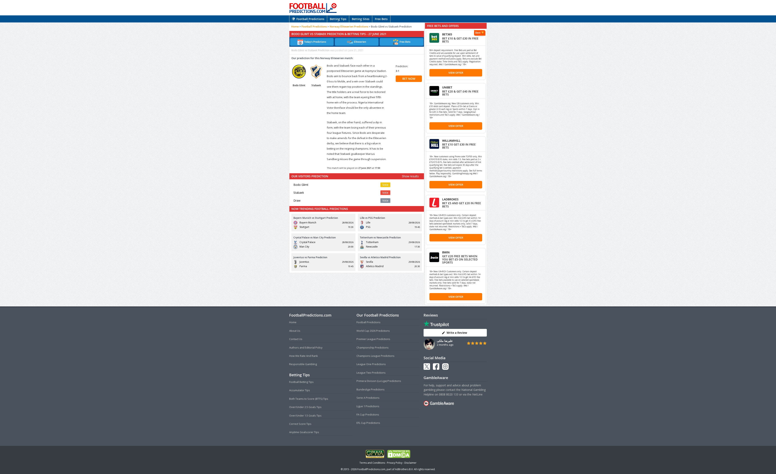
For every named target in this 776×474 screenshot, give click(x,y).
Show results (410, 176)
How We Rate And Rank (303, 356)
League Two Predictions (371, 372)
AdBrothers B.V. (404, 469)
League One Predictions (371, 364)
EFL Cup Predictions (368, 423)
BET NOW (408, 79)
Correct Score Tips (300, 424)
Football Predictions (310, 19)
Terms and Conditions (372, 462)
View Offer (455, 72)
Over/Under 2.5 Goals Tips (305, 407)
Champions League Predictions (375, 356)
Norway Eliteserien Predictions (349, 26)
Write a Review (457, 333)
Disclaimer (410, 462)
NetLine (477, 394)
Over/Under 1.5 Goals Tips (305, 415)
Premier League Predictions (373, 339)
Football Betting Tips (301, 382)
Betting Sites (360, 19)
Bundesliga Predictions (370, 389)
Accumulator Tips (299, 390)
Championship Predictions (372, 347)
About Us (294, 331)
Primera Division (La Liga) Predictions (378, 381)
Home (295, 26)
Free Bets (381, 19)
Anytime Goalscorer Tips (304, 432)
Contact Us (295, 339)
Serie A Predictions (368, 398)
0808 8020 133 (448, 394)
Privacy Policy (394, 462)
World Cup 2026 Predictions (373, 331)
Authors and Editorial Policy (306, 347)
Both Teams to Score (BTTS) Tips (308, 399)
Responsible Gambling (303, 364)
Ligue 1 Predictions (367, 406)
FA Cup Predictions (367, 414)
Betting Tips (338, 19)
